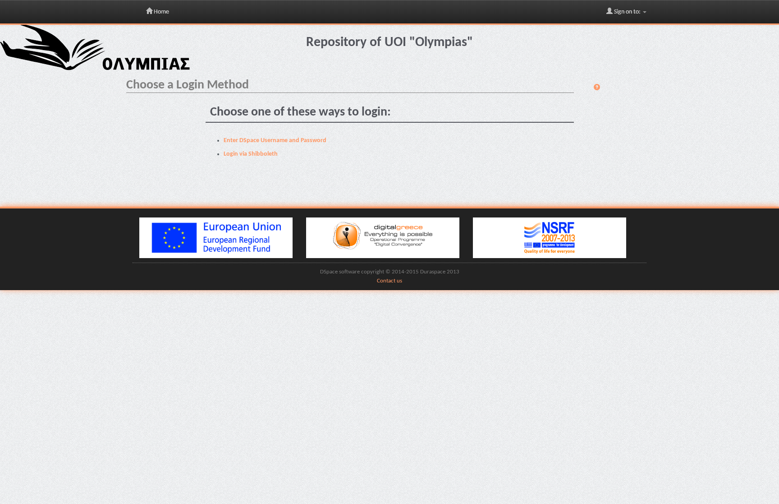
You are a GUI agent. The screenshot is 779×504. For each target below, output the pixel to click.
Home (160, 12)
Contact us (389, 281)
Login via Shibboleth (251, 154)
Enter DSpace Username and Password (275, 140)
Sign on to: (627, 12)
